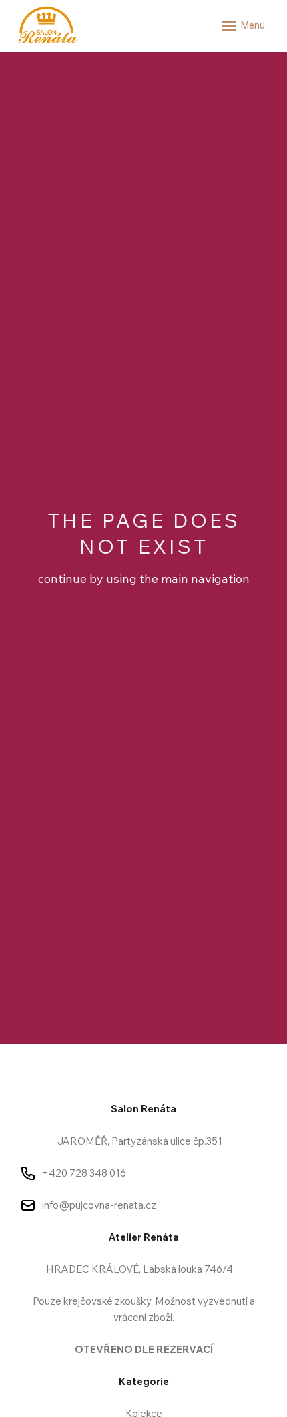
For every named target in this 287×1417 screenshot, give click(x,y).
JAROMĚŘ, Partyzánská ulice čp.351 (139, 1141)
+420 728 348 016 (84, 1173)
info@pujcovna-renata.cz (99, 1205)
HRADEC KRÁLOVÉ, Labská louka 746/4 (139, 1269)
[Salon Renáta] (47, 26)
